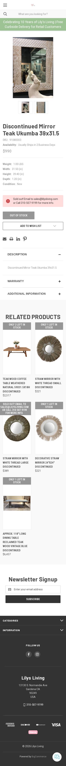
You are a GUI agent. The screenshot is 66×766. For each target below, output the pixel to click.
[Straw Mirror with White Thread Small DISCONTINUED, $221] (49, 348)
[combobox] (33, 14)
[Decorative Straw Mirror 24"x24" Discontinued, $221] (49, 428)
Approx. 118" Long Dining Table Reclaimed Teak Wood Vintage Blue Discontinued (15, 542)
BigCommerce (39, 756)
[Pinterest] (25, 238)
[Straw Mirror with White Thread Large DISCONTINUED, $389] (16, 428)
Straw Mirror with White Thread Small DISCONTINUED (48, 383)
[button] (33, 254)
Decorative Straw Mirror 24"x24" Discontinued (47, 462)
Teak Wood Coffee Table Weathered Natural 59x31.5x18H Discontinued (16, 385)
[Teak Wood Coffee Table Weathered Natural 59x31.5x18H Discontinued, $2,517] (16, 348)
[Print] (11, 238)
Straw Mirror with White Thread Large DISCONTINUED (16, 462)
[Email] (4, 238)
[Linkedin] (18, 238)
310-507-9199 (34, 704)
